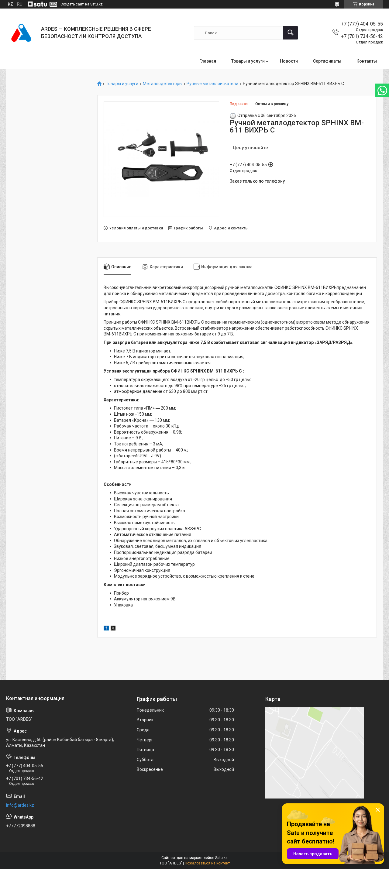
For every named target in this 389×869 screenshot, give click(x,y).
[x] (113, 629)
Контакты (366, 61)
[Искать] (290, 33)
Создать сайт (72, 4)
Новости (289, 61)
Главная (207, 61)
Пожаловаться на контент (207, 863)
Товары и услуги (248, 61)
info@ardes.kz (20, 805)
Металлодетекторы (162, 83)
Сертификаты (327, 61)
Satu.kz (221, 858)
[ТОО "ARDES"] (21, 33)
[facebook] (106, 629)
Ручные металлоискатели (212, 83)
